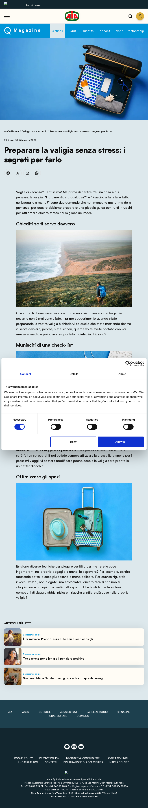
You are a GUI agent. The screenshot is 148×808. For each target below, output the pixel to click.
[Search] (130, 16)
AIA (10, 711)
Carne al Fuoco (97, 711)
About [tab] (122, 373)
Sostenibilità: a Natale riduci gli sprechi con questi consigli (63, 678)
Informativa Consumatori (83, 758)
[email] (27, 173)
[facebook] (8, 173)
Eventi (118, 31)
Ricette (88, 31)
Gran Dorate (58, 715)
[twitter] (18, 173)
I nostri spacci (28, 762)
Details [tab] (74, 373)
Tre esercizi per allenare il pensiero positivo (53, 658)
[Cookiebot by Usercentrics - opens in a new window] (128, 363)
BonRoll (45, 711)
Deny (73, 441)
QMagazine (28, 131)
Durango (83, 715)
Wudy (25, 711)
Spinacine (123, 711)
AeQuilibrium (11, 131)
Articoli (57, 31)
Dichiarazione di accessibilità (83, 762)
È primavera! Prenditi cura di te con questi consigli (58, 639)
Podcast (103, 31)
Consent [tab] (25, 373)
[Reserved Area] (140, 16)
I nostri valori (33, 5)
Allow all (120, 441)
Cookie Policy (23, 758)
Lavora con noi (117, 758)
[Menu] (6, 16)
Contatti (51, 762)
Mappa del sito (120, 762)
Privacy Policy (49, 758)
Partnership (135, 31)
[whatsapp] (37, 173)
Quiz (73, 31)
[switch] (56, 427)
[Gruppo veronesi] (74, 773)
